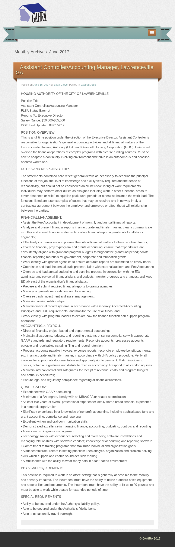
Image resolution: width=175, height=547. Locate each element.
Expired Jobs (88, 84)
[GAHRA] (31, 12)
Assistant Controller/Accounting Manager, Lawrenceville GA (84, 69)
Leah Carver (61, 84)
